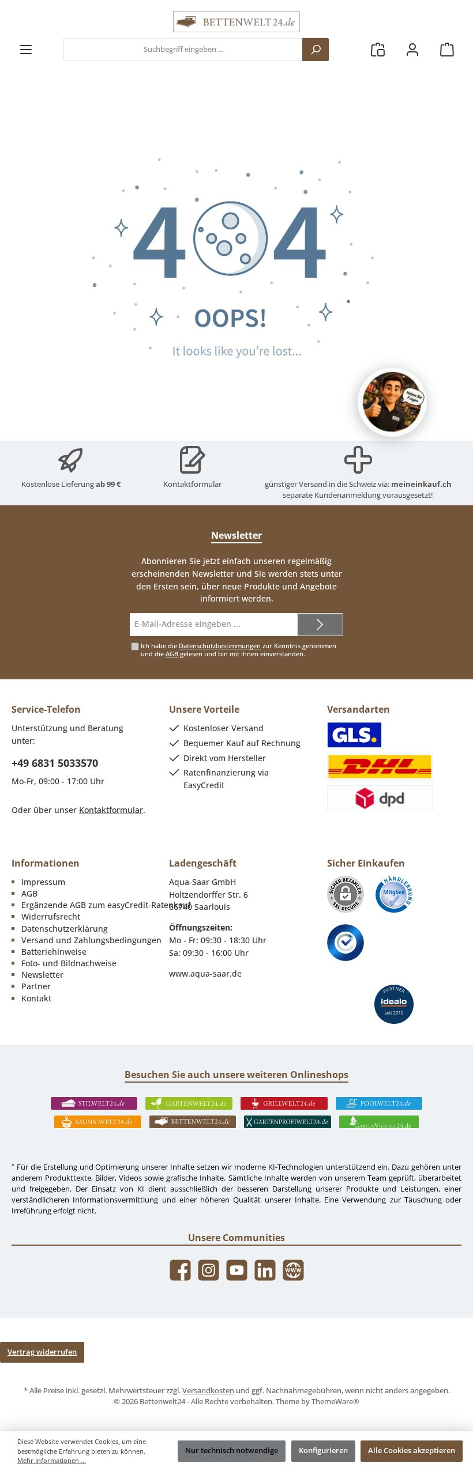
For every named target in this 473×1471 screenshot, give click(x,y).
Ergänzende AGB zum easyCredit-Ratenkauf (106, 904)
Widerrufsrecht (50, 916)
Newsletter (42, 974)
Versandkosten (208, 1391)
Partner (36, 986)
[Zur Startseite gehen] (236, 22)
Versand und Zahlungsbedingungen (91, 940)
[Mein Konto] (412, 50)
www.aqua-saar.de (205, 973)
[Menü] (26, 50)
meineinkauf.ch (421, 484)
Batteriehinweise (54, 951)
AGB (172, 653)
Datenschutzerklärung (64, 928)
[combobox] (183, 49)
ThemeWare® (335, 1401)
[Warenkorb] (447, 50)
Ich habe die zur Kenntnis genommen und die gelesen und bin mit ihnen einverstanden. (238, 649)
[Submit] (320, 624)
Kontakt (36, 998)
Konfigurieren (323, 1450)
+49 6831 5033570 (55, 763)
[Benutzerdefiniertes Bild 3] (345, 942)
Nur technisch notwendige (231, 1450)
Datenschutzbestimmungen (220, 645)
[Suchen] (315, 49)
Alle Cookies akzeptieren (411, 1450)
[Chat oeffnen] (392, 402)
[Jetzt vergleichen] (377, 50)
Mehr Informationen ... (51, 1460)
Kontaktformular (192, 484)
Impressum (43, 881)
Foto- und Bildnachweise (69, 963)
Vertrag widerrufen (42, 1352)
